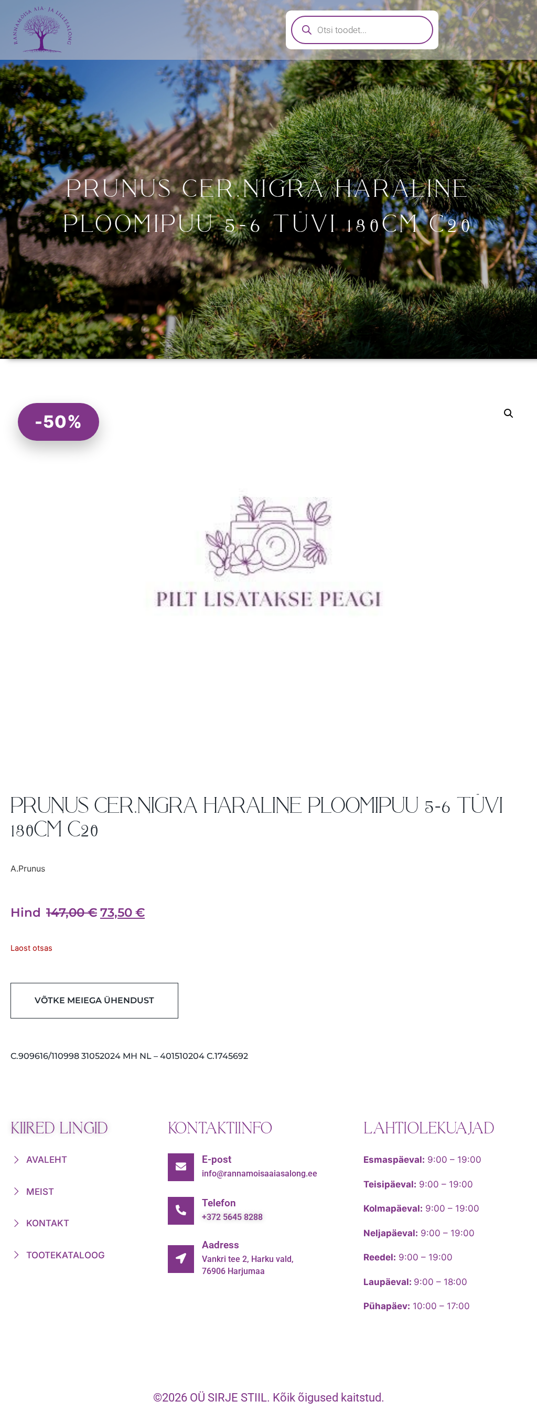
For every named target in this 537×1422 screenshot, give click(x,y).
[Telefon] (181, 1211)
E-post (216, 1159)
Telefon (219, 1203)
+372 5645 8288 (232, 1217)
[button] (508, 413)
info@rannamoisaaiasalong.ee (259, 1174)
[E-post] (181, 1167)
